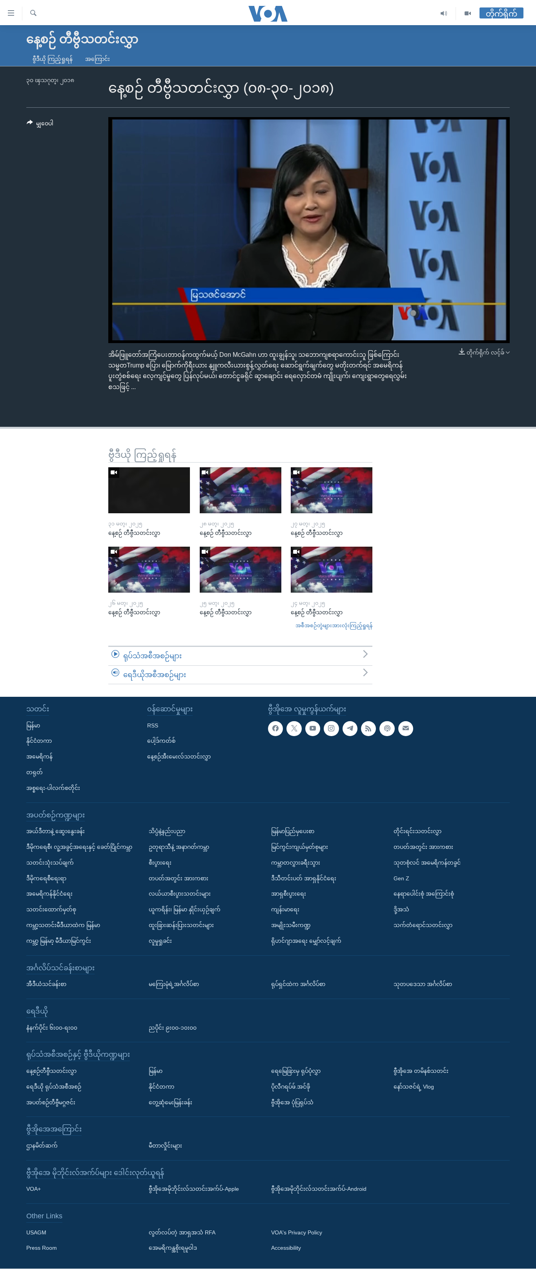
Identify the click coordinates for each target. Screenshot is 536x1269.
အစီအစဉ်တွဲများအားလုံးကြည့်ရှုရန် (333, 625)
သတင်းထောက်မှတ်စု (51, 910)
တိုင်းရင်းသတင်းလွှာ (417, 831)
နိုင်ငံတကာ (39, 741)
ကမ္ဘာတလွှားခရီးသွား (295, 862)
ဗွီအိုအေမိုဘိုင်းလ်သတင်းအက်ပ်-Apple (194, 1189)
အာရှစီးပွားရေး (288, 894)
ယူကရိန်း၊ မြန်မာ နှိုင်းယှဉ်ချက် (185, 910)
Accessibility (286, 1248)
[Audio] (444, 13)
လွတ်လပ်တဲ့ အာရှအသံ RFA (182, 1232)
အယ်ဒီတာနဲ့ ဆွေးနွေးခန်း (55, 831)
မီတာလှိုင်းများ (165, 1145)
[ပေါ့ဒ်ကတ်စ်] (386, 728)
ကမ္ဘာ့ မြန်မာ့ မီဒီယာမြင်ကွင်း (58, 941)
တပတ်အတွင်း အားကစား (178, 878)
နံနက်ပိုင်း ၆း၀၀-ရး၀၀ (51, 1028)
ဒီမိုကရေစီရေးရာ (46, 878)
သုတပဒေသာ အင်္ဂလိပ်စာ (423, 984)
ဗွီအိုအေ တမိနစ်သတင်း (421, 1071)
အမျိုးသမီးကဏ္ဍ (291, 925)
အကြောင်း (97, 59)
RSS (152, 725)
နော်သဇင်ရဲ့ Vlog (414, 1087)
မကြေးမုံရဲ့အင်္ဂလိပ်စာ (174, 984)
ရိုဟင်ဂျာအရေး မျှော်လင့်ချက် (306, 941)
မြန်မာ (33, 725)
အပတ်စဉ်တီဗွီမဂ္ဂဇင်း (50, 1102)
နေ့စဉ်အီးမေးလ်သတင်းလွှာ (179, 757)
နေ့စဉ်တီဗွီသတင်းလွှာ (51, 1071)
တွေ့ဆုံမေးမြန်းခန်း (170, 1102)
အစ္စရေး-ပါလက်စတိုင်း (53, 788)
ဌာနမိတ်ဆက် (42, 1145)
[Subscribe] (405, 728)
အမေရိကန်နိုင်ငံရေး (49, 894)
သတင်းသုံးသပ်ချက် (50, 862)
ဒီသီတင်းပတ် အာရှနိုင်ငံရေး (303, 878)
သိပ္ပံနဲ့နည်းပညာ (167, 831)
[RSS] (368, 728)
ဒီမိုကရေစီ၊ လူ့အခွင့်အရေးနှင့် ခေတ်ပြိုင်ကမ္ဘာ (79, 847)
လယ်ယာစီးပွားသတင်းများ (180, 894)
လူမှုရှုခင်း (160, 941)
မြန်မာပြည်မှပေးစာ (292, 831)
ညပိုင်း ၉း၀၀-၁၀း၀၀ (173, 1028)
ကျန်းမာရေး (285, 910)
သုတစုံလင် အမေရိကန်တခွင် (427, 862)
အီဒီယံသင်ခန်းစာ (46, 984)
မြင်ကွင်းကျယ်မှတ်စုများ (299, 847)
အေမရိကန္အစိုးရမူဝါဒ (173, 1248)
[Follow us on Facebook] (275, 728)
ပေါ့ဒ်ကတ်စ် (161, 741)
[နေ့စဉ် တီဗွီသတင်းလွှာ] (149, 490)
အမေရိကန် (39, 757)
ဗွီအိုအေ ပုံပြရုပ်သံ (292, 1102)
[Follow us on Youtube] (312, 728)
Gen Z (401, 878)
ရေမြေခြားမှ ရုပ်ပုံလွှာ (296, 1071)
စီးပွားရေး (160, 862)
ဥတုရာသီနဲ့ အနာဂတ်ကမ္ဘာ (179, 847)
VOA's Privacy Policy (296, 1232)
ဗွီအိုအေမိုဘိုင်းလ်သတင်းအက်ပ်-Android (318, 1189)
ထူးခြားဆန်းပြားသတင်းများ (181, 925)
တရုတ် (34, 772)
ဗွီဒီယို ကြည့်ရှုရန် (53, 59)
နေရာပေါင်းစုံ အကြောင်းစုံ (424, 894)
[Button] (40, 125)
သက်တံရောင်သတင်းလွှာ (423, 925)
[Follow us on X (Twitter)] (293, 728)
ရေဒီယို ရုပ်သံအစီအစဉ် (53, 1087)
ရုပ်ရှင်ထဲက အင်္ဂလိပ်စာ (298, 984)
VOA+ (33, 1189)
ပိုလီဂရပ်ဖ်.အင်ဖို (290, 1087)
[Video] (467, 13)
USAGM (36, 1232)
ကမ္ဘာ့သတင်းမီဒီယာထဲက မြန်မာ (63, 925)
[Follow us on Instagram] (331, 728)
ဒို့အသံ (401, 910)
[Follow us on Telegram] (350, 728)
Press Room (41, 1248)
